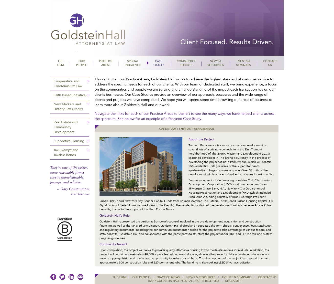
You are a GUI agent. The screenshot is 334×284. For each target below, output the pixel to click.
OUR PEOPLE (141, 277)
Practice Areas (105, 63)
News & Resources (215, 63)
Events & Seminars (243, 63)
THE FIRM (119, 277)
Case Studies (159, 63)
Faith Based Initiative (70, 95)
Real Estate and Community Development (66, 127)
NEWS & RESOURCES (200, 277)
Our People (81, 63)
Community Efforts (186, 63)
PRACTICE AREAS (168, 277)
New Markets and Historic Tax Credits (68, 106)
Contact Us (270, 63)
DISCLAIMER (233, 281)
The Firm (60, 63)
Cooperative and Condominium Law (68, 83)
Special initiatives (133, 63)
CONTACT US (267, 277)
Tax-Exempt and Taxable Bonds (66, 152)
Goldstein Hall (102, 33)
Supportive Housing (69, 141)
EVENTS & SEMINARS (237, 277)
